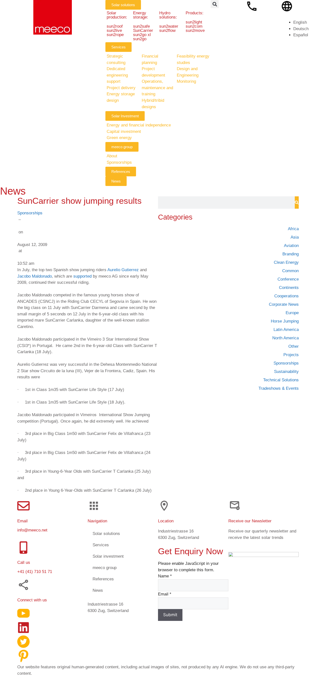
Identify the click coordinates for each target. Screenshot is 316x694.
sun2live (114, 30)
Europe (292, 312)
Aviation (291, 245)
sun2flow (167, 30)
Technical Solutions (281, 380)
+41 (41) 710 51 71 (34, 571)
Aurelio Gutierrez (123, 269)
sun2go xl (142, 34)
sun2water (168, 26)
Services (101, 545)
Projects (291, 354)
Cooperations (286, 296)
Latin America (286, 329)
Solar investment (108, 556)
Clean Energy (286, 262)
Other (293, 346)
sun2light (194, 22)
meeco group (105, 567)
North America (285, 338)
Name (165, 576)
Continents (289, 287)
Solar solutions (106, 533)
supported (82, 276)
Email (164, 594)
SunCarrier (143, 30)
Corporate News (284, 304)
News (98, 590)
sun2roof (115, 26)
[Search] (297, 202)
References (103, 579)
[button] (215, 4)
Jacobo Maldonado (34, 276)
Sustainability (286, 371)
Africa (293, 228)
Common (290, 270)
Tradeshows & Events (278, 388)
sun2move (195, 30)
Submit (170, 614)
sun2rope (115, 34)
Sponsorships (29, 213)
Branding (290, 254)
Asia (295, 237)
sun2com (194, 26)
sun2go (139, 39)
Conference (288, 279)
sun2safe (141, 26)
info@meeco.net (32, 530)
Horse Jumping (285, 321)
